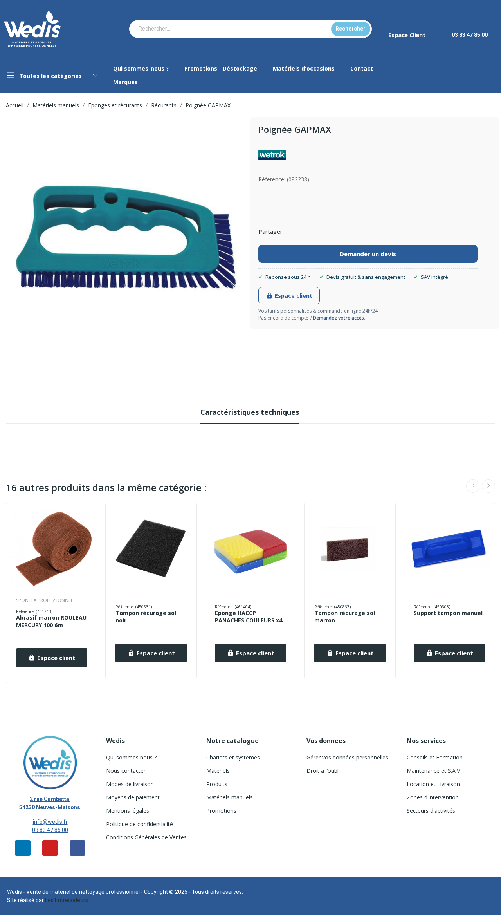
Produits (216, 784)
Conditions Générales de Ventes (146, 837)
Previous (472, 486)
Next (488, 486)
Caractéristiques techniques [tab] (249, 412)
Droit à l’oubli (323, 770)
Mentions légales (127, 810)
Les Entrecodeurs (66, 900)
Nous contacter (126, 770)
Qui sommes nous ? (131, 757)
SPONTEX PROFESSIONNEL (44, 600)
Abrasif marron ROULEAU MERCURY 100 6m (51, 621)
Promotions (221, 810)
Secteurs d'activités (431, 810)
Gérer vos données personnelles (347, 757)
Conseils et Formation (435, 757)
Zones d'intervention (433, 797)
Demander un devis (368, 254)
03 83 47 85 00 (50, 830)
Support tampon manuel (448, 613)
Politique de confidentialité (139, 824)
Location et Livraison (433, 784)
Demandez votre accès (338, 318)
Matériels (218, 770)
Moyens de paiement (133, 797)
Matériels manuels (229, 797)
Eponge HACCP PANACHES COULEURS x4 (248, 616)
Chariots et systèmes (233, 757)
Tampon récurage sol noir (145, 616)
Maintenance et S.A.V (433, 770)
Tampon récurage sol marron (344, 616)
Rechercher (350, 28)
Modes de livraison (130, 784)
